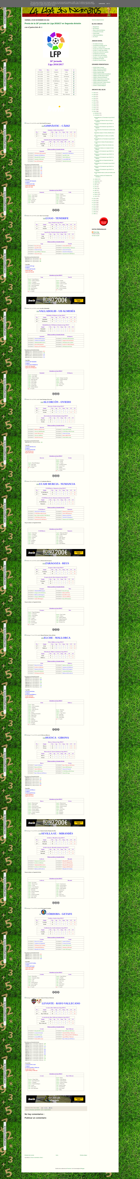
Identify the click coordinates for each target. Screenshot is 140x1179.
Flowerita (69, 1168)
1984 (94, 213)
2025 (94, 94)
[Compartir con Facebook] (50, 1108)
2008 (94, 211)
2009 (94, 209)
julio (95, 184)
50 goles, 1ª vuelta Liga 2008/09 (100, 57)
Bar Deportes (96, 28)
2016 (94, 111)
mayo (95, 188)
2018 (94, 107)
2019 (94, 105)
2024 (94, 96)
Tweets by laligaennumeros (98, 19)
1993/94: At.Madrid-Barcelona (99, 70)
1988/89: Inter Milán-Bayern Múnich (101, 75)
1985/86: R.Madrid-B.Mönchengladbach (102, 74)
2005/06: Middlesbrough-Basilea (100, 80)
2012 (94, 204)
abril (95, 190)
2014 (94, 200)
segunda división (47, 1109)
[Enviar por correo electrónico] (44, 1108)
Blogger (82, 1168)
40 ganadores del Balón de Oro (100, 45)
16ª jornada (31, 1109)
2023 (94, 98)
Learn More (102, 3)
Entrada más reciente (29, 1155)
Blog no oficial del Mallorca (99, 30)
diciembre (96, 113)
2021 (94, 102)
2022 (94, 100)
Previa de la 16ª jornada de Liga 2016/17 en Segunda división (53, 23)
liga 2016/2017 (38, 1109)
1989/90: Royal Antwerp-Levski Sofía (101, 79)
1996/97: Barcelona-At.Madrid (99, 69)
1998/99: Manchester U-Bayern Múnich (101, 82)
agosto (96, 182)
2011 (94, 206)
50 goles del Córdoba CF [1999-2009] (101, 48)
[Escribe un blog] (46, 1108)
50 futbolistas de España (98, 58)
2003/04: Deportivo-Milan (98, 72)
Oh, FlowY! (95, 36)
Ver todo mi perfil (95, 235)
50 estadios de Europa (98, 43)
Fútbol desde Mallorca (98, 35)
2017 (94, 109)
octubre (96, 179)
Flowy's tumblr (96, 33)
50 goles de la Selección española (100, 52)
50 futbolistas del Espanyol (99, 53)
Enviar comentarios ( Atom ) (37, 1157)
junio (95, 186)
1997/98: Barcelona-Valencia (99, 84)
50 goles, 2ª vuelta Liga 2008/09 (100, 50)
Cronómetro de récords (98, 31)
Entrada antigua (83, 1155)
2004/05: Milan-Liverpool (98, 67)
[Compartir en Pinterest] (51, 1108)
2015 (94, 198)
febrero (96, 194)
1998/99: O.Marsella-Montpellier (100, 77)
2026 (94, 92)
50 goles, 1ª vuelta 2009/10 (99, 47)
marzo (95, 192)
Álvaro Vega (96, 232)
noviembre (96, 115)
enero (95, 196)
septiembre (97, 181)
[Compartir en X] (48, 1108)
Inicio (57, 1155)
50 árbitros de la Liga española (100, 55)
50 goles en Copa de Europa (99, 60)
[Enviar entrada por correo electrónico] (42, 1107)
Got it (108, 3)
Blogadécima (96, 26)
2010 (94, 208)
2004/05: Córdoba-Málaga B (99, 85)
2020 (94, 104)
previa (42, 1109)
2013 (94, 202)
